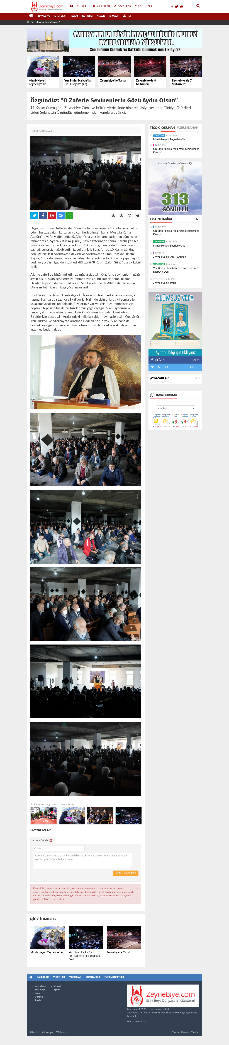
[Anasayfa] (31, 16)
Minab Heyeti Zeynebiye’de (169, 139)
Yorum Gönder (42, 840)
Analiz (101, 16)
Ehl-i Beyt (60, 16)
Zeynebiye (44, 16)
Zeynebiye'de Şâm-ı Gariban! (170, 257)
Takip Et (194, 367)
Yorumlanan (187, 128)
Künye (49, 1032)
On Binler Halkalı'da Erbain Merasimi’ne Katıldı (176, 151)
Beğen (195, 360)
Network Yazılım (190, 1032)
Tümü (196, 219)
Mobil (34, 1032)
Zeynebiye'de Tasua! (165, 283)
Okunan (168, 128)
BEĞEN (160, 360)
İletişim (63, 1032)
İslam (74, 16)
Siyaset (113, 16)
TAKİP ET (162, 367)
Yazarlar (161, 378)
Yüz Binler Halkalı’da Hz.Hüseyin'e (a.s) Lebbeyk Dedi (57, 22)
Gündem (87, 16)
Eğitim (127, 16)
